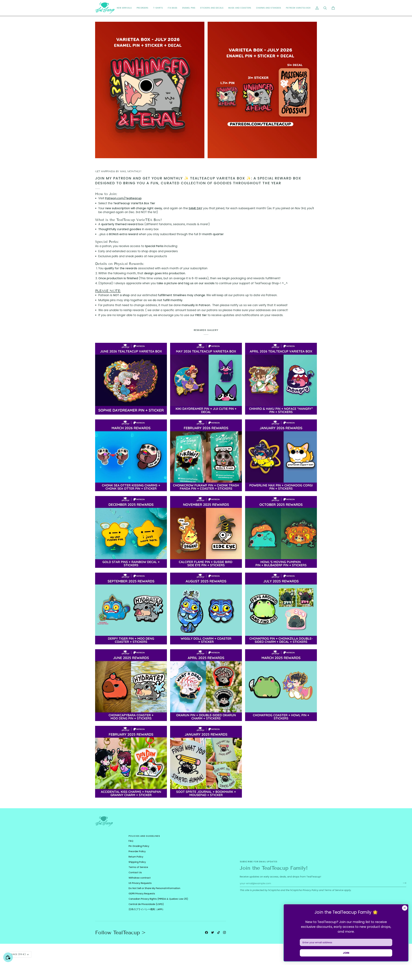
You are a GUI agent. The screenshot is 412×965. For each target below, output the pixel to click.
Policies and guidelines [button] (144, 836)
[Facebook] (206, 932)
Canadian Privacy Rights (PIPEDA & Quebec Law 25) (158, 898)
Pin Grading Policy (139, 846)
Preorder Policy (137, 851)
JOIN (346, 953)
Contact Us (135, 872)
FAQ (131, 841)
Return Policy (136, 856)
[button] (212, 8)
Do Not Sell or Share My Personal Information (154, 888)
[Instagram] (224, 932)
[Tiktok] (218, 932)
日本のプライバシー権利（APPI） (147, 909)
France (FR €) (17, 954)
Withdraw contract (140, 877)
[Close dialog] (404, 908)
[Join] (403, 883)
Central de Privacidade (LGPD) (146, 904)
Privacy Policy (310, 890)
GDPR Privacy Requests (142, 893)
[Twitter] (212, 932)
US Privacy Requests (140, 883)
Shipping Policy (137, 862)
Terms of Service (333, 890)
